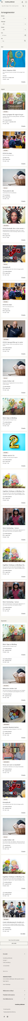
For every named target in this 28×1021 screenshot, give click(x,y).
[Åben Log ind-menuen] (22, 2)
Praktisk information (9, 995)
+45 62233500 (6, 966)
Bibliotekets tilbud (8, 990)
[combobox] (14, 6)
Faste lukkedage (6, 984)
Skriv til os (5, 971)
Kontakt (5, 954)
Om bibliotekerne (8, 999)
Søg (2, 38)
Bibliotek (2, 16)
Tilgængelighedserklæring (9, 1012)
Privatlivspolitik (6, 1009)
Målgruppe (3, 21)
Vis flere (14, 943)
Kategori (2, 27)
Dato (2, 32)
